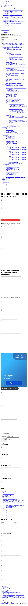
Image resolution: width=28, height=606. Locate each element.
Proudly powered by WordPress (7, 603)
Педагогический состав (11, 63)
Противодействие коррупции (10, 499)
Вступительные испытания (12, 169)
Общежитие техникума (11, 141)
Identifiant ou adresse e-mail (7, 436)
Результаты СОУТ (10, 89)
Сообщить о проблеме (14, 383)
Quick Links (3, 6)
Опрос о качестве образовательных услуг (15, 505)
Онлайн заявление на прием (12, 167)
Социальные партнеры (11, 69)
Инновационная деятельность (13, 102)
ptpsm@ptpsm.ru (7, 3)
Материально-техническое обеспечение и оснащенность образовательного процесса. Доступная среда (16, 67)
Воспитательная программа (15, 54)
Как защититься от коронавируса (11, 180)
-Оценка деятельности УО (9, 8)
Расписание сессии (10, 138)
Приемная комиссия (10, 168)
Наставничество (10, 93)
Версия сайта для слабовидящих (11, 219)
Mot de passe (3, 438)
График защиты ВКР (13, 162)
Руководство (9, 62)
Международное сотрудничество (13, 83)
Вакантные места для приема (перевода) (15, 79)
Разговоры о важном (11, 96)
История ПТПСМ (7, 127)
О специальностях (10, 165)
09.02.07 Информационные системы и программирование (12, 24)
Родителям (5, 492)
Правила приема (10, 173)
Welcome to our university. (6, 5)
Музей (4, 491)
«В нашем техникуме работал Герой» (14, 133)
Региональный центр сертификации (11, 497)
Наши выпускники (10, 131)
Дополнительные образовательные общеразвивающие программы (17, 56)
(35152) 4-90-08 (6, 1)
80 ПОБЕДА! (6, 182)
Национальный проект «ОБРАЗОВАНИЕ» (16, 112)
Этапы (7, 128)
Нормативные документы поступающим (15, 177)
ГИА (7, 146)
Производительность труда (12, 101)
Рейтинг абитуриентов (11, 170)
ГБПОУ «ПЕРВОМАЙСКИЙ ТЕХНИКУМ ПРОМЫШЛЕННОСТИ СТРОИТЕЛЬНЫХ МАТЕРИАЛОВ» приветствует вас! (13, 45)
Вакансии (8, 80)
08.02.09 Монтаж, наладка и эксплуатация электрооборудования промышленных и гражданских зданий (13, 11)
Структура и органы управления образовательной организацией (13, 50)
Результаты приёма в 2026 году (13, 172)
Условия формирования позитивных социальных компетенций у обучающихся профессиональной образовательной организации (17, 109)
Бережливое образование (12, 97)
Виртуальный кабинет (8, 494)
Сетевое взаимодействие (11, 90)
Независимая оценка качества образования (16, 88)
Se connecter (3, 441)
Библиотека (8, 114)
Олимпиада (8, 115)
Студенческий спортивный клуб (13, 91)
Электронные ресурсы (11, 140)
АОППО (11, 58)
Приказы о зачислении (11, 174)
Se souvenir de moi (6, 439)
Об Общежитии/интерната (12, 75)
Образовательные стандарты (12, 60)
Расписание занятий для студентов (14, 163)
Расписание (8, 137)
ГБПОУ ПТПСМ (4, 32)
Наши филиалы (9, 130)
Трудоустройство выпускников (13, 126)
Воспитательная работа (11, 94)
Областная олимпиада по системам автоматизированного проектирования (18, 117)
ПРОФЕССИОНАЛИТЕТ (9, 178)
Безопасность (6, 496)
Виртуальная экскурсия (11, 132)
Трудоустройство (7, 495)
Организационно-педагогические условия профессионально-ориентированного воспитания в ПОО (18, 105)
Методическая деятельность (12, 100)
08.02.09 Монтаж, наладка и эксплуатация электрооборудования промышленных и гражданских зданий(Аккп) (13, 19)
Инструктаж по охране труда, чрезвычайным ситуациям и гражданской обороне (13, 501)
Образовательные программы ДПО (17, 59)
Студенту (5, 135)
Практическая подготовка (12, 144)
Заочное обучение (10, 142)
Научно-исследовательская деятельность (15, 64)
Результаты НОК (10, 507)
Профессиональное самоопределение (14, 99)
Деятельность (6, 84)
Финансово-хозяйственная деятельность (15, 81)
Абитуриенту (6, 164)
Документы (8, 52)
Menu (2, 41)
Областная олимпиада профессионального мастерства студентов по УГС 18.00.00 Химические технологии (18, 120)
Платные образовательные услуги (14, 78)
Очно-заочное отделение (11, 143)
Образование (9, 53)
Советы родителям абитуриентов (13, 175)
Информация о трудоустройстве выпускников (16, 76)
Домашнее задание (10, 136)
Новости (5, 179)
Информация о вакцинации (9, 388)
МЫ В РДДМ (12, 95)
